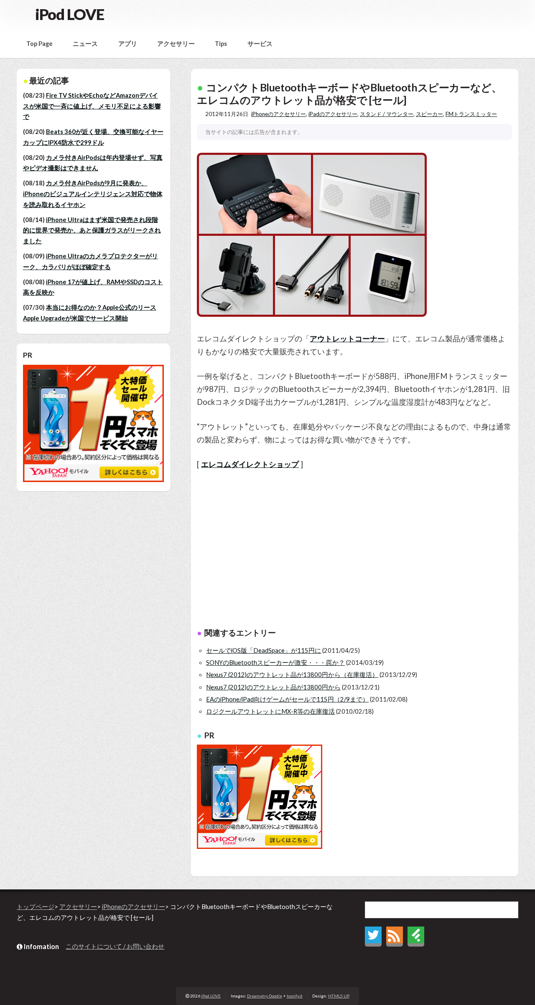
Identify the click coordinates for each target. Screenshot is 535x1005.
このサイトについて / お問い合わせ (115, 946)
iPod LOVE (69, 14)
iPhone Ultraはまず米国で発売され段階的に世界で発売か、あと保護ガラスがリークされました (92, 230)
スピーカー (429, 114)
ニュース (85, 43)
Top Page (39, 43)
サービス (260, 43)
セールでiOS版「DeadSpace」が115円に (263, 650)
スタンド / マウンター (386, 114)
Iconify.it (295, 995)
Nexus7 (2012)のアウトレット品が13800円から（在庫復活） (292, 674)
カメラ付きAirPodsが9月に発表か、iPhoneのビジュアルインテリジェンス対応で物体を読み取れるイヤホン (93, 193)
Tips (221, 43)
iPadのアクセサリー (332, 114)
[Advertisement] (354, 550)
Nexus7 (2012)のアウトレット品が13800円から (273, 687)
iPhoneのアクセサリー (278, 114)
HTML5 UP (338, 995)
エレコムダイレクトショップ (250, 464)
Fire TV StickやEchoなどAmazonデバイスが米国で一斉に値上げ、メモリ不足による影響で (92, 106)
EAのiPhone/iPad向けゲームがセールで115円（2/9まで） (287, 699)
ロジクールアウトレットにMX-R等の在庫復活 (270, 711)
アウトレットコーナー (347, 338)
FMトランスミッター (471, 114)
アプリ (127, 43)
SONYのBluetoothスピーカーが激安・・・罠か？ (275, 662)
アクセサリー (176, 43)
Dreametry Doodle (264, 995)
